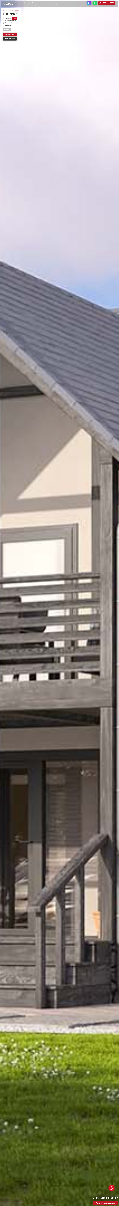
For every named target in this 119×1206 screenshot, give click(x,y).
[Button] (89, 3)
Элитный (6, 29)
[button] (56, 4)
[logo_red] (8, 3)
